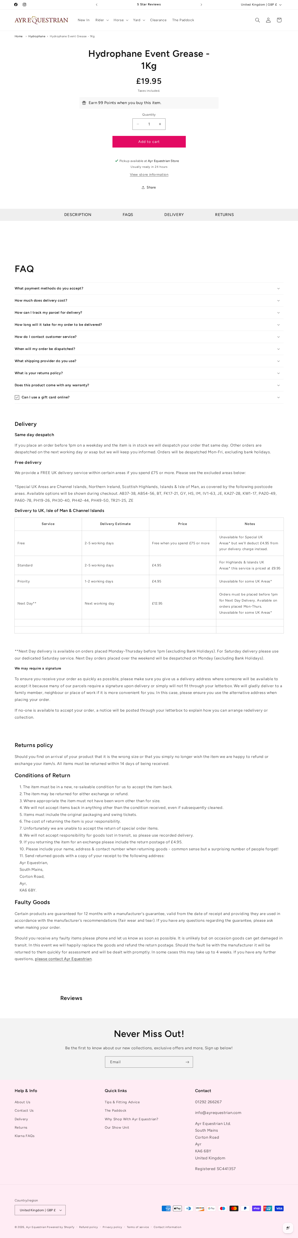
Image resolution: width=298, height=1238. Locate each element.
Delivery (174, 214)
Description (77, 214)
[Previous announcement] (96, 4)
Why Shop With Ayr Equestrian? (131, 1119)
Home (19, 36)
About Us (22, 1102)
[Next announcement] (201, 4)
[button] (101, 20)
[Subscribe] (187, 1062)
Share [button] (151, 187)
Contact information (167, 1227)
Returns (224, 214)
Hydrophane (36, 36)
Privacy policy (112, 1227)
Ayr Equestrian (36, 1227)
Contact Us (24, 1110)
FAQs (128, 214)
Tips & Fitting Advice (122, 1102)
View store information (149, 174)
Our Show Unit (117, 1127)
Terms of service (138, 1227)
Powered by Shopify (60, 1227)
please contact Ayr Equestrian (63, 958)
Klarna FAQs (25, 1136)
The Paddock (115, 1110)
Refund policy (88, 1227)
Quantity (149, 114)
